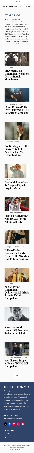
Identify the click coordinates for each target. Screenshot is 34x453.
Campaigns (9, 68)
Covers (17, 323)
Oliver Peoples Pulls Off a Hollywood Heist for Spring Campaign (17, 109)
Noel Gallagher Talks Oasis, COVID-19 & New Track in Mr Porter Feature (17, 150)
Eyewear (18, 104)
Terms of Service (25, 445)
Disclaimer (7, 445)
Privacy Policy (15, 445)
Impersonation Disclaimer (17, 447)
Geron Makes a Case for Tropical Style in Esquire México (16, 185)
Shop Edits (9, 143)
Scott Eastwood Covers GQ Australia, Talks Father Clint (16, 330)
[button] (33, 2)
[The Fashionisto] (11, 7)
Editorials (9, 179)
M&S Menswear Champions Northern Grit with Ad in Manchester (17, 75)
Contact (7, 433)
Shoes (26, 357)
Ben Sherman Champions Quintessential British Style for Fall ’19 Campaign (17, 292)
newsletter (17, 418)
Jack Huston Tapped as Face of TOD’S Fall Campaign (16, 363)
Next (17, 375)
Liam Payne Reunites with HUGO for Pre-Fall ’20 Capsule (16, 218)
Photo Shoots (20, 142)
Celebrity (9, 142)
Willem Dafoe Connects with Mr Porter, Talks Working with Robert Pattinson (17, 255)
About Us (7, 435)
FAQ (5, 437)
